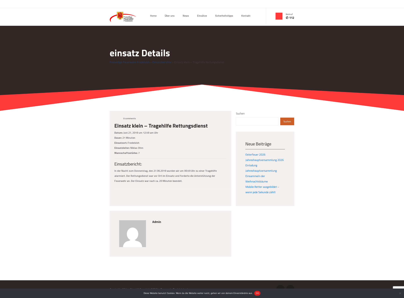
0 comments (129, 118)
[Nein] (400, 293)
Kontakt (245, 16)
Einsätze (202, 16)
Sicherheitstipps (224, 16)
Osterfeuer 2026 (255, 154)
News (186, 16)
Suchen (240, 113)
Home (153, 16)
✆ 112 (290, 18)
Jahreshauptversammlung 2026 (264, 160)
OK (257, 293)
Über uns (170, 16)
